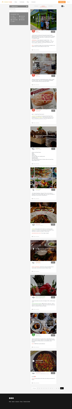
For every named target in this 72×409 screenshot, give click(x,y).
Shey (33, 45)
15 (58, 388)
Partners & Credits (26, 401)
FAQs (10, 401)
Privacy (21, 401)
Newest (43, 6)
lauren (33, 343)
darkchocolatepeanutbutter (36, 303)
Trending (36, 6)
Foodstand (7, 2)
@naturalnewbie (39, 117)
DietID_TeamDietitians (36, 266)
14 (56, 388)
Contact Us (17, 401)
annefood (33, 116)
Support (13, 401)
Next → (62, 388)
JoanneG (33, 378)
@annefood (38, 233)
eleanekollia (34, 233)
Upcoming (50, 6)
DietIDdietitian (34, 40)
